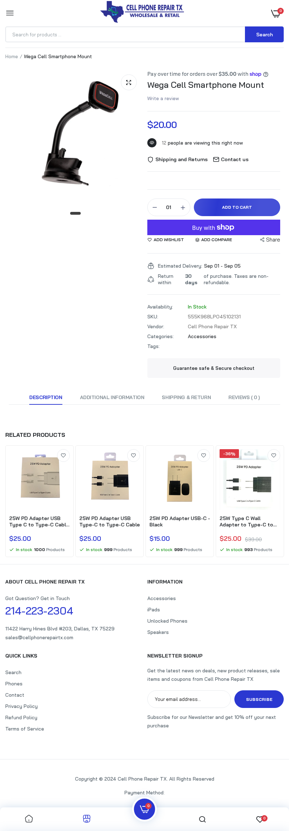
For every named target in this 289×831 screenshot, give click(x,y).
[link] (63, 455)
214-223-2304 (39, 610)
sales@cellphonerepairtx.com (39, 637)
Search (13, 672)
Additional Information (112, 397)
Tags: (153, 346)
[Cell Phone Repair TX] (143, 13)
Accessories (202, 336)
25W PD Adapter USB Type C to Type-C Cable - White (39, 521)
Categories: (160, 336)
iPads (153, 609)
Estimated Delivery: (180, 266)
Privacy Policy (21, 706)
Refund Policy (21, 717)
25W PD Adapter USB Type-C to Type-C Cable (109, 521)
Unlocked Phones (167, 621)
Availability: (160, 307)
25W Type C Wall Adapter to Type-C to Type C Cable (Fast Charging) (246, 521)
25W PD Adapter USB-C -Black (179, 521)
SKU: (152, 316)
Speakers (158, 632)
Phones (14, 683)
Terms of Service (24, 729)
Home (11, 56)
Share (273, 239)
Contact (14, 695)
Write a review (163, 98)
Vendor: (155, 326)
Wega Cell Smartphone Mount (205, 84)
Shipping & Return (186, 397)
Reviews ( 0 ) (244, 397)
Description (45, 397)
